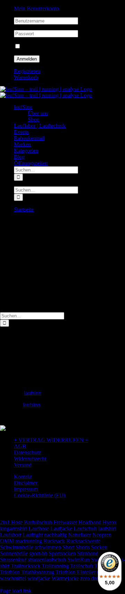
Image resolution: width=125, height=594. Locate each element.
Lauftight (33, 535)
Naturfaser (79, 535)
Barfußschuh (38, 522)
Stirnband (87, 553)
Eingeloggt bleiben (42, 46)
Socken (99, 547)
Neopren (101, 535)
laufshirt (107, 528)
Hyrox (109, 522)
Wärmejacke (65, 578)
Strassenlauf (13, 560)
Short (68, 547)
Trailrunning (55, 566)
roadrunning (28, 541)
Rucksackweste (83, 541)
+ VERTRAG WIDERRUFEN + (51, 440)
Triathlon (10, 572)
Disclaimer (26, 483)
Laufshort (10, 535)
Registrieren (27, 71)
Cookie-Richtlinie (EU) (39, 495)
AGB (20, 446)
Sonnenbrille (14, 553)
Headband (89, 522)
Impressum (26, 489)
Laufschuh (85, 528)
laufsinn (32, 393)
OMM (7, 541)
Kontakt (23, 477)
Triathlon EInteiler (75, 572)
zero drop (90, 578)
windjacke (38, 578)
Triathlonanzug (37, 572)
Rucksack (54, 541)
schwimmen (48, 547)
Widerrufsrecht (30, 459)
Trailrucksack (25, 566)
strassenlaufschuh (47, 560)
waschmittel (13, 578)
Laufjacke (61, 528)
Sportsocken (62, 553)
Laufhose (38, 528)
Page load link (15, 591)
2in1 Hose (11, 522)
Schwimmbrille (16, 547)
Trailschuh (81, 566)
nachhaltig (55, 535)
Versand (23, 465)
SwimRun (78, 560)
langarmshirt (13, 528)
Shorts (83, 547)
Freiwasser (65, 522)
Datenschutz (27, 452)
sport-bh (38, 553)
